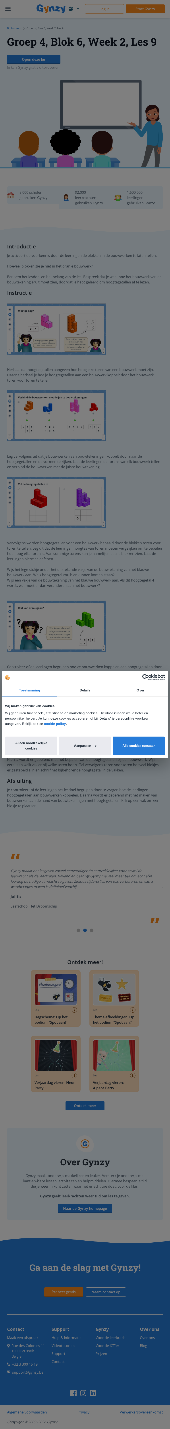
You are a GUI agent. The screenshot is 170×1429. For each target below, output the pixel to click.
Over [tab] (140, 690)
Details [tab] (85, 690)
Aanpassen (82, 745)
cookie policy (55, 723)
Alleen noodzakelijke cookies (31, 745)
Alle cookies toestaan (138, 745)
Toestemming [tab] (29, 690)
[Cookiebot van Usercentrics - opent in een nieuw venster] (145, 677)
